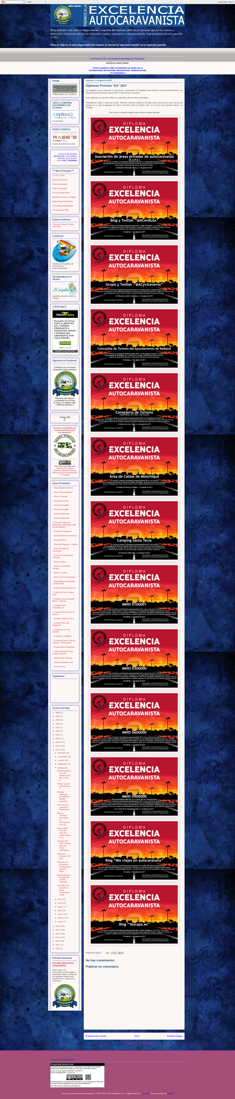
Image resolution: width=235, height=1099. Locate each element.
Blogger (170, 1093)
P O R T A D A (58, 175)
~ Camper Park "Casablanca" (59, 606)
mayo (60, 907)
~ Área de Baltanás (60, 514)
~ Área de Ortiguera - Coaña (64, 544)
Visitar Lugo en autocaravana (63, 786)
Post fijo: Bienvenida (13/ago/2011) (63, 964)
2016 (57, 926)
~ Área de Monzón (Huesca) (64, 535)
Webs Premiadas (59, 188)
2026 (57, 716)
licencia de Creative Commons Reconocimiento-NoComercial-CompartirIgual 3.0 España (64, 471)
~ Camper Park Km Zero (63, 618)
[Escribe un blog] (114, 953)
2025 (57, 720)
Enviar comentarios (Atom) (139, 1043)
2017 (57, 750)
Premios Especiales (60, 193)
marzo (61, 914)
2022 (57, 731)
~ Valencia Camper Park (62, 662)
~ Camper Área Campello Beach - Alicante (63, 600)
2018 (57, 746)
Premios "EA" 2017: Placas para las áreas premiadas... (63, 845)
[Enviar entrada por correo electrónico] (107, 953)
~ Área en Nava (59, 562)
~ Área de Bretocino (61, 518)
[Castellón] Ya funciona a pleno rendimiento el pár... (63, 890)
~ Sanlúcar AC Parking (62, 658)
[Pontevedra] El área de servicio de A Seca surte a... (63, 775)
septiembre (63, 764)
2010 (57, 948)
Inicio (136, 1036)
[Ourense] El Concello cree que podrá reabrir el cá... (64, 832)
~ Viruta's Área (58, 667)
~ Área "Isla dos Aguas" (62, 492)
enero (60, 921)
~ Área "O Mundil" (60, 496)
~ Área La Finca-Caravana (63, 577)
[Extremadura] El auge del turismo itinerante (63, 878)
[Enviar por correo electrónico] (112, 953)
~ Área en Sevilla (59, 573)
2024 (57, 724)
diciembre (62, 753)
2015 (57, 930)
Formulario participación (62, 206)
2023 (57, 727)
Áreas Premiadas (59, 184)
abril (60, 910)
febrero (61, 918)
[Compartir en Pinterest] (122, 953)
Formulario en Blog (60, 210)
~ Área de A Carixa (60, 501)
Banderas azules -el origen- (64, 197)
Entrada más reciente (96, 1036)
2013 (57, 937)
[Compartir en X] (117, 953)
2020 (57, 738)
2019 (57, 742)
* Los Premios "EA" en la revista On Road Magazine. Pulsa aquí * (117, 59)
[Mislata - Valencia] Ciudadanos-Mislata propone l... (63, 796)
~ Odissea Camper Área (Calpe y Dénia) (62, 652)
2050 (57, 713)
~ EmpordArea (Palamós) (63, 647)
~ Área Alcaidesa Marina (62, 488)
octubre (61, 760)
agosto (61, 768)
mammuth (145, 1093)
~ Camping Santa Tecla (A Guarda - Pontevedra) (63, 641)
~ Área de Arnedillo (60, 505)
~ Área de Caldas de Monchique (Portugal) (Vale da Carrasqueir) (64, 524)
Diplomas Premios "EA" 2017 (64, 856)
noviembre (62, 757)
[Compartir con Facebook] (119, 953)
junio (60, 903)
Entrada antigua (175, 1036)
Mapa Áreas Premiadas (62, 201)
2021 (57, 735)
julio (60, 899)
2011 (57, 945)
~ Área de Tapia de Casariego (60, 549)
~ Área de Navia (59, 540)
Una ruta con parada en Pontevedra (63, 807)
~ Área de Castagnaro (62, 531)
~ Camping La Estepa (61, 636)
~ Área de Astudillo (60, 509)
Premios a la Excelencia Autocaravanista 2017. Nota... (64, 866)
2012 (57, 941)
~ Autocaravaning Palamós (63, 588)
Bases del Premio (60, 180)
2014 (57, 934)
